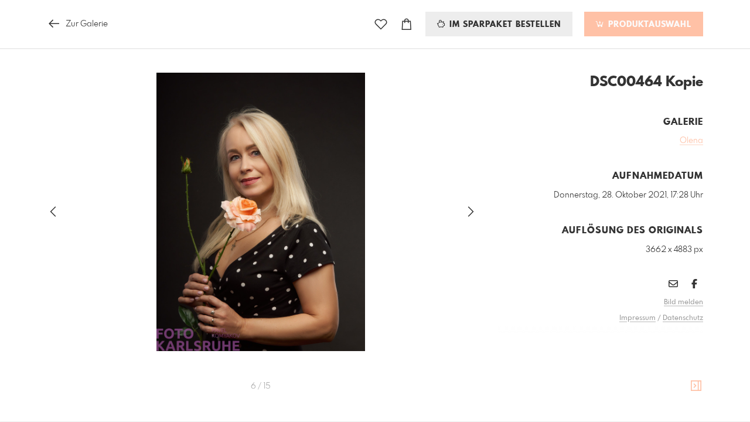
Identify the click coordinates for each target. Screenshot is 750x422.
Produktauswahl (648, 25)
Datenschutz (683, 318)
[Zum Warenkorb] (407, 24)
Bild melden (683, 302)
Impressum (637, 318)
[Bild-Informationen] (696, 386)
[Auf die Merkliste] (381, 24)
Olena (691, 141)
